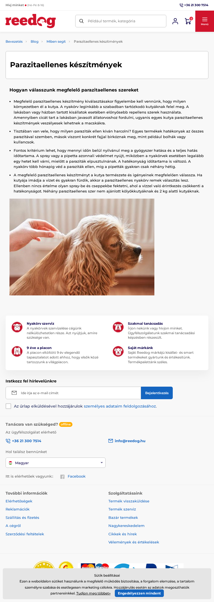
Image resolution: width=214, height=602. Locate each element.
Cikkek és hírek (122, 534)
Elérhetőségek (19, 501)
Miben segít (56, 41)
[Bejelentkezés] (175, 21)
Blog (34, 41)
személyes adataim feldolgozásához (120, 406)
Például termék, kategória (111, 21)
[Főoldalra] (31, 21)
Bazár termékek (123, 517)
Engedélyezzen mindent (139, 593)
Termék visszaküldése (128, 501)
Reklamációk (18, 509)
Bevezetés (14, 41)
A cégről (13, 525)
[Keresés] (81, 21)
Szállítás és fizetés (22, 517)
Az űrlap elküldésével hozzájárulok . (85, 406)
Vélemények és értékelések (133, 542)
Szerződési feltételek (25, 534)
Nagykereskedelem (126, 525)
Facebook (77, 476)
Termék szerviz (122, 509)
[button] (204, 21)
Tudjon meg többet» (93, 593)
